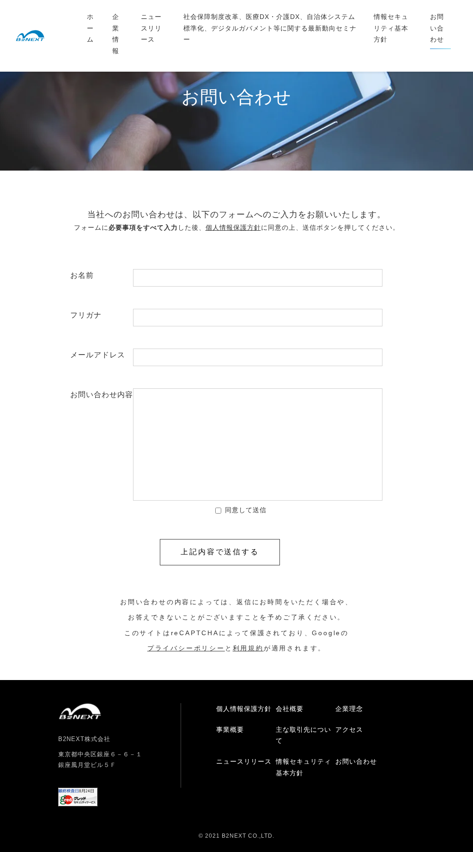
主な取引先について (303, 735)
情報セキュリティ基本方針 (391, 28)
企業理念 (349, 708)
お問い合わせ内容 (101, 394)
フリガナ (101, 315)
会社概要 (289, 708)
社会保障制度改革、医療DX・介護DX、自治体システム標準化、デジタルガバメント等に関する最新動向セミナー (270, 28)
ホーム (90, 28)
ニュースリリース (151, 28)
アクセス (349, 729)
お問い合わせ (437, 28)
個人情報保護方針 (244, 708)
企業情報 (115, 34)
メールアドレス (101, 355)
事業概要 (230, 729)
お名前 (101, 275)
